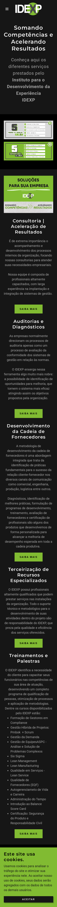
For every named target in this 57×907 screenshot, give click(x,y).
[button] (4, 9)
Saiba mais (29, 309)
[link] (28, 9)
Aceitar (28, 899)
